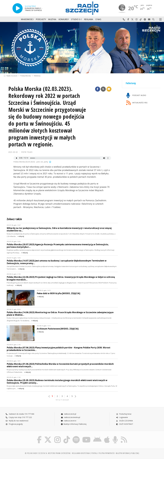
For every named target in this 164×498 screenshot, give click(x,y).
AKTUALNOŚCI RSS (139, 102)
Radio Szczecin (12, 76)
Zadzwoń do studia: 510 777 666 (21, 414)
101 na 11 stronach (62, 400)
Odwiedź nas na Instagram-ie (136, 19)
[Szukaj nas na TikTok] (66, 436)
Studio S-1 (76, 19)
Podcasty (41, 19)
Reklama (88, 19)
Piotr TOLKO (27, 152)
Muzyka (52, 19)
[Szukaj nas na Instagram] (57, 436)
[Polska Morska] (82, 47)
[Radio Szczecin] (82, 8)
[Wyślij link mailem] (109, 89)
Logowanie (123, 417)
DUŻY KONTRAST (126, 424)
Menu (160, 19)
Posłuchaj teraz (125, 414)
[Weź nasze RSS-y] (123, 436)
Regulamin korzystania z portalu (85, 453)
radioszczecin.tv (70, 421)
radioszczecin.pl (70, 414)
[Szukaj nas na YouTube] (86, 436)
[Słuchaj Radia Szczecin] (18, 8)
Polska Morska (25, 76)
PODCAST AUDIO (139, 95)
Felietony (37, 76)
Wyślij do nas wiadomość (149, 19)
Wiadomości (27, 19)
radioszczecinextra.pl (72, 417)
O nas (98, 19)
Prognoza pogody (15, 424)
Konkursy (64, 19)
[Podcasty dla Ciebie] (115, 436)
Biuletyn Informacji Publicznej (75, 424)
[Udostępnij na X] (103, 89)
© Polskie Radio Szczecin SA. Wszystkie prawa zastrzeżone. (48, 453)
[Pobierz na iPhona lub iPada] (107, 436)
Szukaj (153, 19)
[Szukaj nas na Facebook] (39, 436)
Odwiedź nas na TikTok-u (141, 19)
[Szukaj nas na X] (48, 436)
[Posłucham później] (50, 162)
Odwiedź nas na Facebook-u (128, 19)
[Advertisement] (22, 477)
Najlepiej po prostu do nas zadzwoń (124, 19)
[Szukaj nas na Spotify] (76, 436)
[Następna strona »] (75, 396)
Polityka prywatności (107, 453)
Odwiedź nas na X (132, 19)
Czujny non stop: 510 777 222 (20, 417)
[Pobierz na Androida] (97, 436)
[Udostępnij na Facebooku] (97, 89)
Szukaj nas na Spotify (145, 19)
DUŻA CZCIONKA (126, 421)
